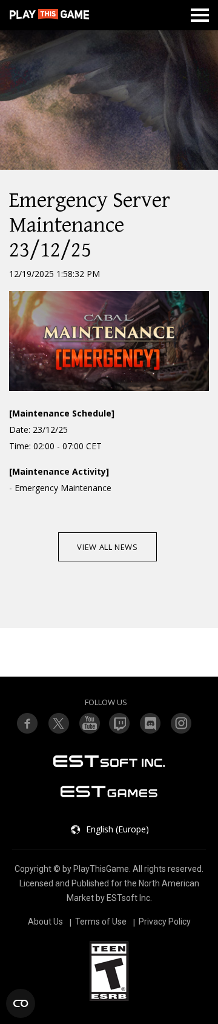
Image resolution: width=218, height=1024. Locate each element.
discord (151, 723)
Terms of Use (101, 921)
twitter (120, 723)
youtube (89, 723)
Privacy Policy (165, 921)
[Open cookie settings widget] (20, 1003)
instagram (182, 723)
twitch (58, 723)
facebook (27, 723)
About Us (45, 921)
